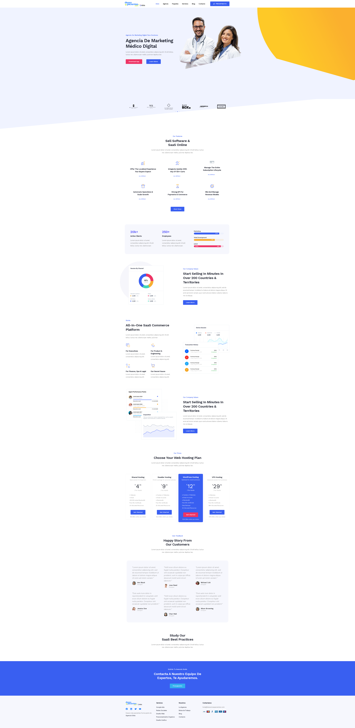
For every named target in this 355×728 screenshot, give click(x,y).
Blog (193, 4)
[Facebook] (127, 709)
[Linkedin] (131, 709)
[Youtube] (140, 709)
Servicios (185, 4)
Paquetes (175, 4)
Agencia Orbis (130, 715)
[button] (177, 111)
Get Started (137, 512)
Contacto (202, 4)
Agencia (165, 4)
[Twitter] (136, 709)
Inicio (157, 4)
